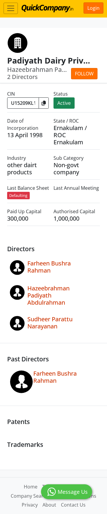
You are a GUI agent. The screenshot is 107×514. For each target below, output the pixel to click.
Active (64, 103)
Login (93, 8)
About (49, 505)
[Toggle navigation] (11, 8)
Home (30, 486)
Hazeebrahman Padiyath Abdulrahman (48, 295)
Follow (84, 73)
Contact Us (73, 505)
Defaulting (18, 195)
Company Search (30, 496)
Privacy (30, 505)
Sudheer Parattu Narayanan (50, 322)
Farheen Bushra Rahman (49, 266)
